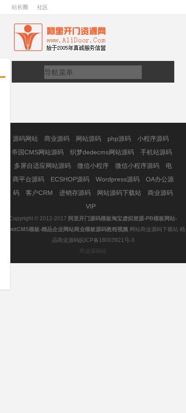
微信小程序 (94, 165)
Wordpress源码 (118, 179)
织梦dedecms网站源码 (103, 152)
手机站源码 (156, 152)
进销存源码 (76, 192)
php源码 (120, 138)
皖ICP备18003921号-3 (107, 240)
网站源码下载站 (120, 192)
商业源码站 (93, 251)
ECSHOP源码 (71, 179)
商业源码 (57, 138)
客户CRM (40, 192)
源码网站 (26, 138)
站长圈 (20, 7)
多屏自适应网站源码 (43, 165)
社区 (42, 7)
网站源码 (89, 138)
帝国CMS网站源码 (38, 152)
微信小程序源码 (138, 165)
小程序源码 (153, 138)
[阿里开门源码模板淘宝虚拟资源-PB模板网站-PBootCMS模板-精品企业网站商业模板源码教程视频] (69, 25)
